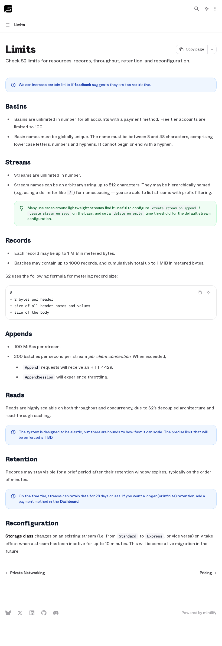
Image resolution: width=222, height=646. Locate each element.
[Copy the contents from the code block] (199, 292)
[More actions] (215, 8)
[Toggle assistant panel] (206, 8)
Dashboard (69, 501)
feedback (82, 84)
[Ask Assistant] (208, 292)
